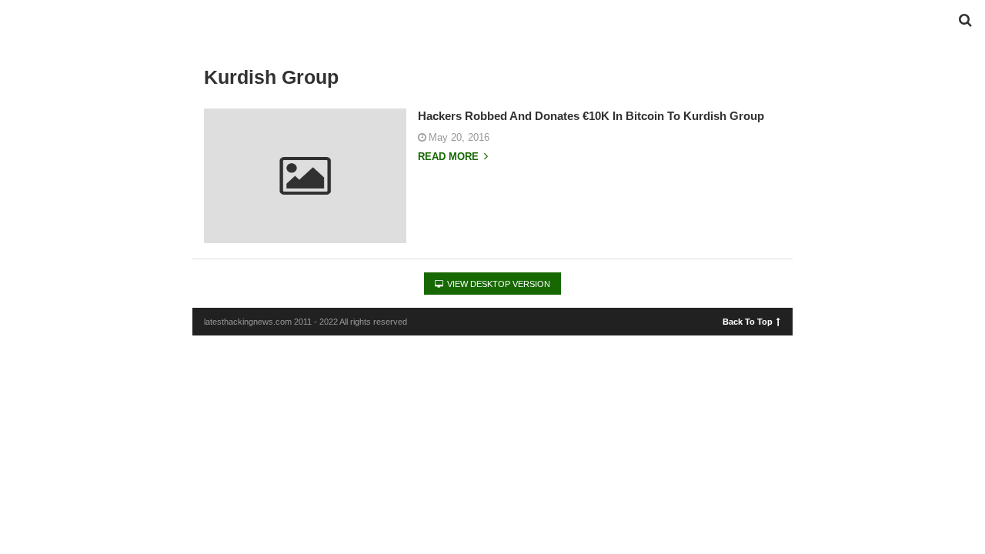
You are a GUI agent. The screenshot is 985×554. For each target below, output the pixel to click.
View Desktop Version (497, 284)
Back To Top (748, 321)
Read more (450, 157)
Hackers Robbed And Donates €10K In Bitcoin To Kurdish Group (591, 115)
